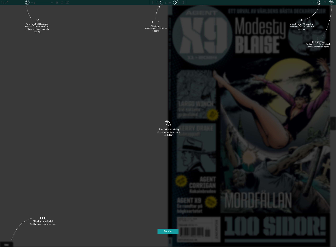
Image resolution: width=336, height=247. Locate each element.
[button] (168, 231)
